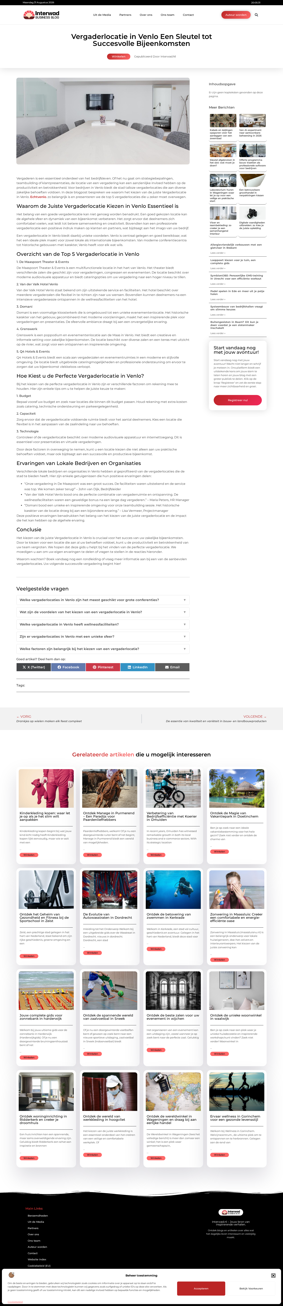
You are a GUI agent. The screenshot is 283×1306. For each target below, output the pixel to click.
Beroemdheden (38, 1215)
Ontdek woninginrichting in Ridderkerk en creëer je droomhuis (43, 1119)
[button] (273, 1275)
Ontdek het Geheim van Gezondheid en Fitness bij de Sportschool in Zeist (44, 917)
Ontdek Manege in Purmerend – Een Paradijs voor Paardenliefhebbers (109, 816)
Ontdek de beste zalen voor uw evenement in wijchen (173, 1017)
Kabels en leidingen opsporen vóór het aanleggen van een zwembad (221, 134)
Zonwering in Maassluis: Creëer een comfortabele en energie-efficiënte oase (236, 917)
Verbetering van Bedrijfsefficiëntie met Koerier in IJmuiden (172, 816)
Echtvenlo (38, 197)
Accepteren (201, 1288)
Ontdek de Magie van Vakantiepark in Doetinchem (234, 814)
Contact (188, 15)
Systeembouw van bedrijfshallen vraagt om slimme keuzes (236, 308)
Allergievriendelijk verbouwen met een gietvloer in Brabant (236, 246)
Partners (125, 15)
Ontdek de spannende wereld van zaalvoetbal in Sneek (108, 1017)
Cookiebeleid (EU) (39, 1265)
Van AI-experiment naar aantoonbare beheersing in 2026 (250, 133)
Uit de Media (102, 15)
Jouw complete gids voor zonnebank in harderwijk (41, 1017)
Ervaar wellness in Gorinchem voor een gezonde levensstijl (235, 1118)
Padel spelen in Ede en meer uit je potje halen (237, 293)
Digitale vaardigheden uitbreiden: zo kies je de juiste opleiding (252, 225)
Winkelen (119, 56)
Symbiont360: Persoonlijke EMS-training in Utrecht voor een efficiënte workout (236, 277)
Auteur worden (37, 1246)
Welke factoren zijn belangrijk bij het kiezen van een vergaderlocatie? (103, 649)
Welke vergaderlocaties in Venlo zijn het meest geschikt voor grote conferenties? (103, 600)
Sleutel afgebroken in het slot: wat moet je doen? (222, 162)
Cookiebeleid (15, 1301)
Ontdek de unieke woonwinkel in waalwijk (236, 1017)
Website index (37, 1259)
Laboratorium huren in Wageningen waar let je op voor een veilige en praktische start (222, 195)
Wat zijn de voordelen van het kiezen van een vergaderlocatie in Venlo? (103, 612)
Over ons (146, 15)
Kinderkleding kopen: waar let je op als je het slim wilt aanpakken (45, 816)
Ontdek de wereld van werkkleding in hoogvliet (104, 1118)
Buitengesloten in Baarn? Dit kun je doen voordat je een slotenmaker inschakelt (234, 324)
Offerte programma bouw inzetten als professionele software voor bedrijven (252, 164)
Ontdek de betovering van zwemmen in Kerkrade (169, 916)
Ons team (167, 15)
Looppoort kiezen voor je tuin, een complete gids (233, 262)
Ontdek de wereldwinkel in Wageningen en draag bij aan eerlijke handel (172, 1119)
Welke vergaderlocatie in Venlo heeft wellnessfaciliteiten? (103, 624)
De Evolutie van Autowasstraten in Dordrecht (107, 916)
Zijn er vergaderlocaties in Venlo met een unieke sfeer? (103, 636)
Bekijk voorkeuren (251, 1288)
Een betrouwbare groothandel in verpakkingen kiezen (251, 192)
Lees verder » (217, 252)
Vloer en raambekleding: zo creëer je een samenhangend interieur (220, 228)
